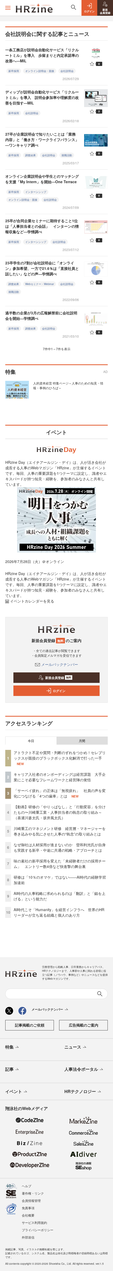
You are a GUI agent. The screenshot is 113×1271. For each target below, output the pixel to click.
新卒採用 (13, 71)
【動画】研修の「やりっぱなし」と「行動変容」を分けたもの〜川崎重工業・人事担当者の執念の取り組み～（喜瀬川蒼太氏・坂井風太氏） (60, 812)
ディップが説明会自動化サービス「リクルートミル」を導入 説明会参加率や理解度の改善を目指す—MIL (42, 97)
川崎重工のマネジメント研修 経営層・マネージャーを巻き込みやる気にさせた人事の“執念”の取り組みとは (60, 831)
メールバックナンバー (59, 664)
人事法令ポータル (81, 1069)
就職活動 (66, 155)
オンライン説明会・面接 (39, 71)
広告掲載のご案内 (83, 1025)
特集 (9, 1047)
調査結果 (30, 155)
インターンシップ (35, 192)
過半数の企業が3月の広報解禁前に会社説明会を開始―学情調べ (41, 315)
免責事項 (28, 1208)
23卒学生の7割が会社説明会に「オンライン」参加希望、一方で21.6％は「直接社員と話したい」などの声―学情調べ (42, 268)
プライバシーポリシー (37, 1230)
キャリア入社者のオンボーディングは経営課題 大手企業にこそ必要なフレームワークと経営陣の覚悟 (60, 777)
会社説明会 (67, 71)
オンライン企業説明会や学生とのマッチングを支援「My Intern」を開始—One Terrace (42, 179)
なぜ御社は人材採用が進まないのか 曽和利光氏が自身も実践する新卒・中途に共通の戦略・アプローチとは (60, 847)
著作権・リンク (33, 1193)
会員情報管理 (31, 1200)
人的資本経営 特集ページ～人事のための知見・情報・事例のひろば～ (68, 385)
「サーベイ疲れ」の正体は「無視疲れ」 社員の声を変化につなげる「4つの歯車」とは (60, 793)
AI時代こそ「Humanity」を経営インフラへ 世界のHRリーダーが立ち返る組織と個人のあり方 (59, 912)
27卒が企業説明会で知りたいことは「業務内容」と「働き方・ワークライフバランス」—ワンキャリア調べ (42, 139)
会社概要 (28, 1215)
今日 (31, 740)
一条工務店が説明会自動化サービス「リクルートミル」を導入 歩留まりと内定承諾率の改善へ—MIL (42, 55)
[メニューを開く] (8, 8)
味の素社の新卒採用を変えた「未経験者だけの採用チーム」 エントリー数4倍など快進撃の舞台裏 (60, 863)
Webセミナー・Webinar (39, 284)
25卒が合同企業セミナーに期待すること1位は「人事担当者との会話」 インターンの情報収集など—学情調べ (42, 226)
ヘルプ (26, 1186)
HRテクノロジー (80, 1091)
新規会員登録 (58, 677)
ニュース (72, 1047)
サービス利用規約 (34, 1222)
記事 (9, 1069)
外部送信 (28, 1237)
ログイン (59, 690)
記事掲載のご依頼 (29, 1025)
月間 (82, 740)
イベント (13, 1091)
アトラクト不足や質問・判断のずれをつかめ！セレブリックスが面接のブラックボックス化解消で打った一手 (60, 755)
